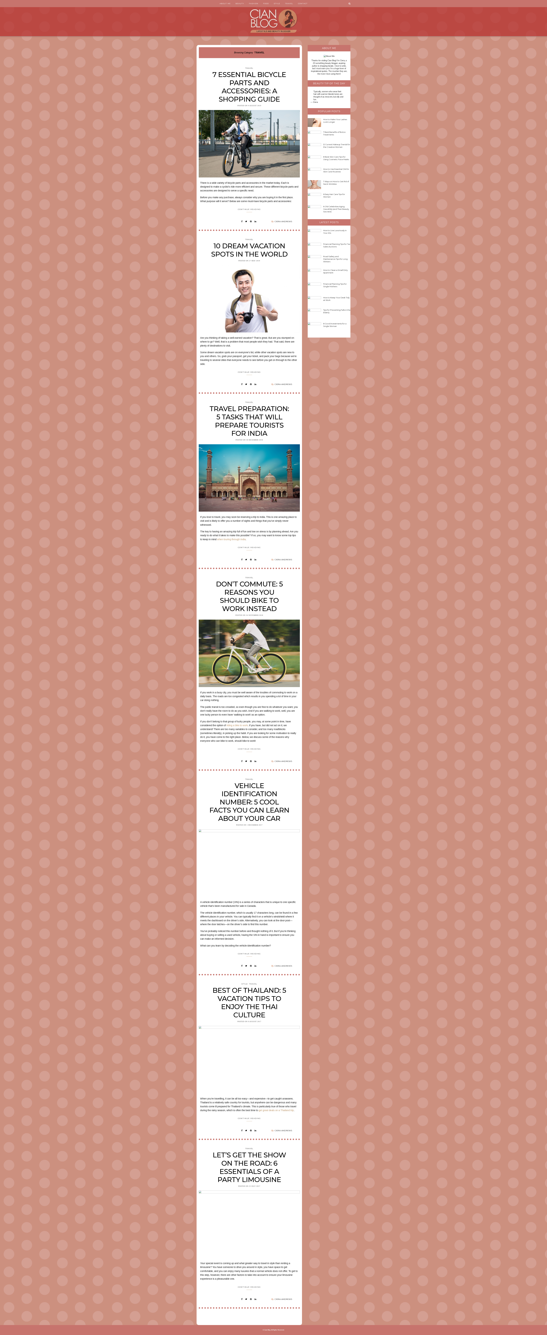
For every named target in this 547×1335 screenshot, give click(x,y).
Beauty (240, 4)
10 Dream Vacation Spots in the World (249, 250)
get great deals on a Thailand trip (276, 1110)
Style (277, 4)
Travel (289, 4)
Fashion (253, 4)
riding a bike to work (237, 725)
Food (266, 4)
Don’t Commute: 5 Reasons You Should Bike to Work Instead (249, 596)
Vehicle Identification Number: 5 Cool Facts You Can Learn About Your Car (249, 802)
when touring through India (231, 539)
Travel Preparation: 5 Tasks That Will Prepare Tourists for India (249, 421)
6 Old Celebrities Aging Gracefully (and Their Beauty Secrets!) (336, 209)
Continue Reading (249, 209)
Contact (303, 4)
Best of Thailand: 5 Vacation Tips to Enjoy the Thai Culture (249, 1002)
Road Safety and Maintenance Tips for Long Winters (335, 259)
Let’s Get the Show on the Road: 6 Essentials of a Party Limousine (249, 1167)
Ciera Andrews (283, 221)
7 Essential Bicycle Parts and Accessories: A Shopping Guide (249, 86)
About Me (225, 4)
